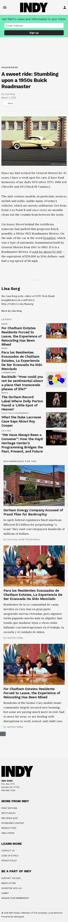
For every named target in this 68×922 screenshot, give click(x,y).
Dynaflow (49, 238)
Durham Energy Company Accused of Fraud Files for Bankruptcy (33, 599)
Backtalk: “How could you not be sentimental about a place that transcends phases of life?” (22, 470)
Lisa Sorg (10, 94)
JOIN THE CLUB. (22, 897)
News (4, 411)
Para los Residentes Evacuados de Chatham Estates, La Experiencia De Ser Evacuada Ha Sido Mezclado (21, 447)
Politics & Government (15, 500)
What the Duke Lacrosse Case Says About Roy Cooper (21, 508)
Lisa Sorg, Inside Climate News (23, 626)
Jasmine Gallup (15, 724)
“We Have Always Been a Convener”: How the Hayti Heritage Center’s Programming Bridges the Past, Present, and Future (22, 530)
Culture (6, 518)
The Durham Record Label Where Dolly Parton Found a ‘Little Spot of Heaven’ (22, 490)
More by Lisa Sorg (11, 397)
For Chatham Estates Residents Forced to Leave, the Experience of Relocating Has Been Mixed (21, 423)
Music (4, 480)
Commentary (8, 460)
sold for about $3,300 (47, 252)
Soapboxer (9, 67)
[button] (34, 309)
